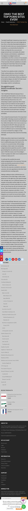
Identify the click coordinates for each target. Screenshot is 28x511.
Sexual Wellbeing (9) (7, 376)
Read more (10, 508)
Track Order (4, 451)
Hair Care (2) (5, 341)
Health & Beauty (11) (6, 333)
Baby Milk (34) (6, 298)
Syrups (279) (6, 325)
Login (2, 445)
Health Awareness (10, 22)
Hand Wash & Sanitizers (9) (8, 311)
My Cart (3, 447)
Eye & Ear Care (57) (6, 309)
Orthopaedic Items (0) (7, 330)
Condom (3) (5, 374)
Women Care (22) (6, 379)
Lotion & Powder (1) (8, 301)
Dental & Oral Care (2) (6, 287)
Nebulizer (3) (6, 320)
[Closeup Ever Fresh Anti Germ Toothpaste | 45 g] (3, 396)
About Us (3, 459)
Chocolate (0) (4, 279)
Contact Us (3, 475)
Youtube (1, 259)
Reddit (22, 259)
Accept (19, 508)
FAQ (2, 482)
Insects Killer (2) (5, 352)
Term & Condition (5, 465)
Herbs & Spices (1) (6, 284)
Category (3, 484)
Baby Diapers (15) (7, 295)
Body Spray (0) (5, 336)
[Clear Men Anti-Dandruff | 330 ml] (3, 411)
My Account (4, 443)
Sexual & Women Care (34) (7, 371)
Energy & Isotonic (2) (7, 271)
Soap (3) (5, 303)
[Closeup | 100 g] (3, 404)
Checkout (3, 449)
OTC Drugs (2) (4, 365)
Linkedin (19, 259)
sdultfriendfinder (21, 165)
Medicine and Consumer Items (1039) (10, 360)
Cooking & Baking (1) (6, 282)
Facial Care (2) (5, 338)
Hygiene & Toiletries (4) (6, 349)
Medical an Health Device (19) (9, 314)
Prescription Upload (5, 461)
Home (2, 22)
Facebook (6, 259)
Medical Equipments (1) (8, 317)
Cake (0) (4, 384)
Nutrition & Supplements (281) (9, 322)
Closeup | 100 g (11, 402)
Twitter (10, 259)
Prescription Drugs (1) (6, 368)
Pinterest (13, 259)
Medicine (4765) (5, 357)
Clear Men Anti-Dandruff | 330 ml (15, 409)
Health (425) (4, 290)
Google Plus (16, 259)
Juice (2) (4, 274)
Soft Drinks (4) (5, 276)
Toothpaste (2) (5, 344)
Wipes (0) (5, 306)
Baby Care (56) (5, 293)
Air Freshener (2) (5, 266)
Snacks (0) (3, 382)
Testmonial (3, 478)
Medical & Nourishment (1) (7, 355)
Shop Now (3, 467)
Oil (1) (3, 328)
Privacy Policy (4, 463)
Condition (3, 480)
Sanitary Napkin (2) (6, 363)
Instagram (1, 253)
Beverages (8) (4, 268)
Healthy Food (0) (5, 347)
